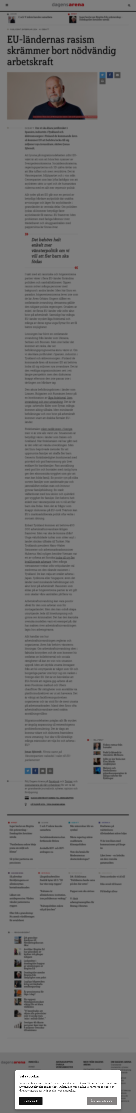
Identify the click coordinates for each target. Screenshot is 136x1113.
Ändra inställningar (101, 1101)
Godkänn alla (31, 1101)
